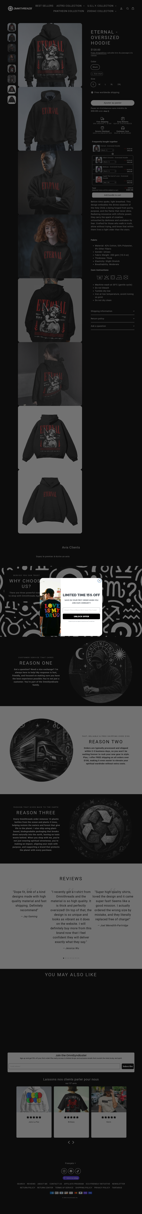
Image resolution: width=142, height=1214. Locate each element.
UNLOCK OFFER (81, 616)
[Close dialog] (99, 580)
